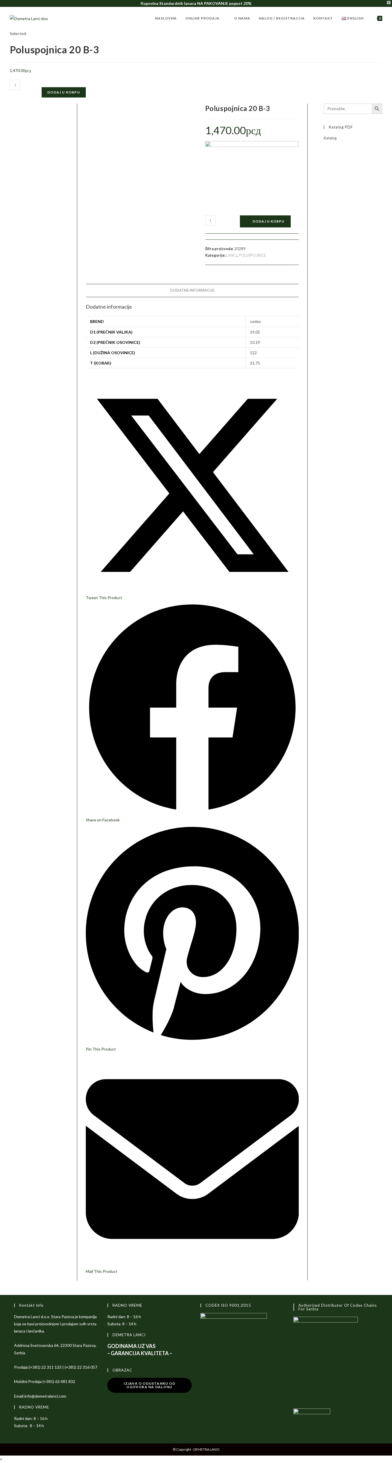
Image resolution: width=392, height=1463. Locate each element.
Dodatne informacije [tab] (192, 290)
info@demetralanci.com (45, 1396)
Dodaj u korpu (63, 92)
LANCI (231, 255)
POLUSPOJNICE (252, 255)
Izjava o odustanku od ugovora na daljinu (149, 1385)
